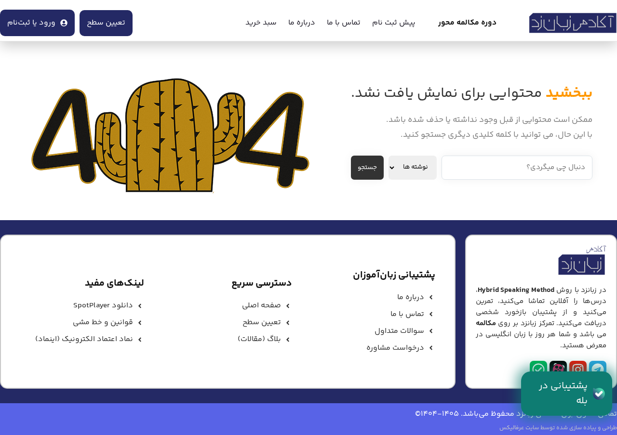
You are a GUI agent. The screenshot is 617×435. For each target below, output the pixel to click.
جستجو (367, 167)
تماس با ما (344, 23)
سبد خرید (261, 23)
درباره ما (301, 23)
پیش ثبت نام (394, 23)
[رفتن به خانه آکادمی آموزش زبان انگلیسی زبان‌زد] (573, 23)
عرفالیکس (511, 428)
